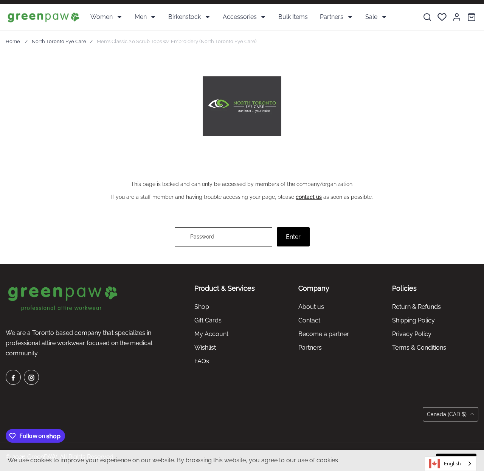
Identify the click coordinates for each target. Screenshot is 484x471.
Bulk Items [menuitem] (293, 16)
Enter (293, 236)
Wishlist (205, 347)
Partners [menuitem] (331, 16)
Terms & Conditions (419, 347)
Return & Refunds (416, 306)
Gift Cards (208, 320)
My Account (211, 334)
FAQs (201, 361)
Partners (310, 347)
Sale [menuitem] (371, 16)
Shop (201, 306)
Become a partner (323, 334)
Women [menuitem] (101, 16)
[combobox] (450, 463)
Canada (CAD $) (447, 414)
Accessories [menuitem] (240, 16)
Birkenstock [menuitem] (184, 16)
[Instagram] (31, 377)
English (452, 463)
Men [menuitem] (141, 16)
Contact (309, 320)
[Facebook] (13, 377)
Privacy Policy (411, 334)
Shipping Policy (413, 320)
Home (13, 41)
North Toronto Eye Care (59, 41)
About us (311, 306)
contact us (309, 197)
